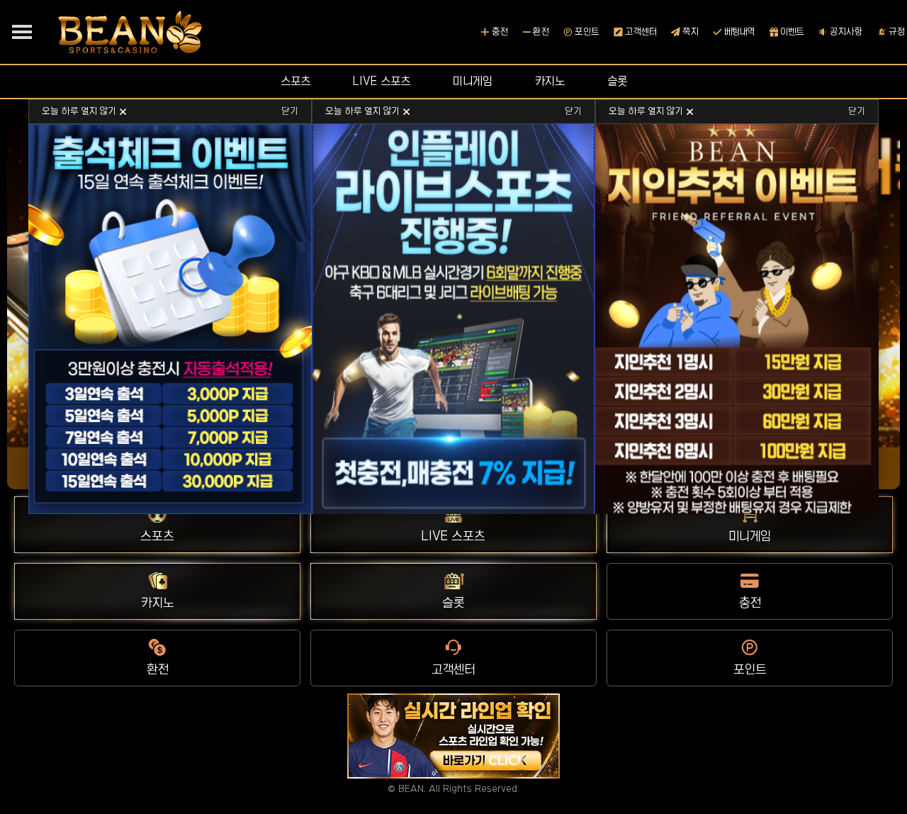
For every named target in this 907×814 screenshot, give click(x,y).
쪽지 (690, 31)
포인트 (587, 31)
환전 (541, 31)
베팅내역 (739, 31)
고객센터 (641, 31)
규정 (897, 31)
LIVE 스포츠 (381, 81)
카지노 (550, 81)
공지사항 (846, 31)
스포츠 (295, 81)
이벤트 (792, 31)
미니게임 (472, 81)
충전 (500, 31)
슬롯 (617, 81)
